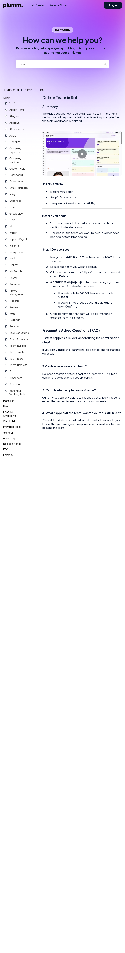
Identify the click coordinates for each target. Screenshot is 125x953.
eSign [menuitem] (12, 194)
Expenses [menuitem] (15, 200)
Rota (41, 89)
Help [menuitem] (12, 220)
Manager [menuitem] (8, 400)
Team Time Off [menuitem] (18, 365)
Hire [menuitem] (11, 226)
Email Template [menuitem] (18, 187)
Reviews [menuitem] (14, 307)
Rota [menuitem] (12, 313)
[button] (27, 98)
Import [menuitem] (13, 232)
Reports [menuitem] (14, 300)
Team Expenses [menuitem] (18, 339)
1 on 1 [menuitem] (12, 103)
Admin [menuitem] (6, 97)
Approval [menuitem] (14, 122)
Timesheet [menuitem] (15, 378)
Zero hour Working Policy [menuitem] (18, 392)
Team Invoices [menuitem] (18, 345)
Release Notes (58, 5)
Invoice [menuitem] (13, 258)
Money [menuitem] (13, 265)
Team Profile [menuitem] (16, 352)
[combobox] (59, 64)
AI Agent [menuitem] (14, 116)
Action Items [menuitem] (17, 109)
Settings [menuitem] (14, 320)
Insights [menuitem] (14, 245)
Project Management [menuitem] (17, 292)
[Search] (106, 64)
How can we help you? (62, 44)
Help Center (36, 5)
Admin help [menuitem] (9, 438)
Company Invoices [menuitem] (15, 160)
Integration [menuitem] (16, 252)
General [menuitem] (8, 432)
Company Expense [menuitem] (15, 150)
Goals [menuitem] (12, 207)
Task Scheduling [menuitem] (19, 332)
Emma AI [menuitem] (8, 455)
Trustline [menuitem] (14, 384)
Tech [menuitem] (12, 371)
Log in (113, 5)
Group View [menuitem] (16, 213)
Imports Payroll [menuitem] (18, 239)
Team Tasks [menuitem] (16, 358)
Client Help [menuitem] (9, 421)
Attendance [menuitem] (16, 129)
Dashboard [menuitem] (16, 175)
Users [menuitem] (6, 406)
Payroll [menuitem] (13, 277)
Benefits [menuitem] (14, 142)
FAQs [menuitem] (6, 449)
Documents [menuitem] (16, 181)
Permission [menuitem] (15, 284)
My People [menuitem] (15, 271)
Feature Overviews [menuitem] (9, 413)
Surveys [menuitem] (14, 326)
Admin (28, 89)
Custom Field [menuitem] (17, 168)
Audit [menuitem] (12, 135)
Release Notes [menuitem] (12, 443)
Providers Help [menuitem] (12, 426)
